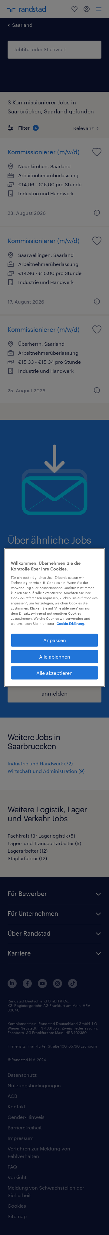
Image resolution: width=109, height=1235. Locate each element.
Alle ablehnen (54, 656)
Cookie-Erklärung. (71, 623)
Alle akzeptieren (54, 673)
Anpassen (54, 640)
